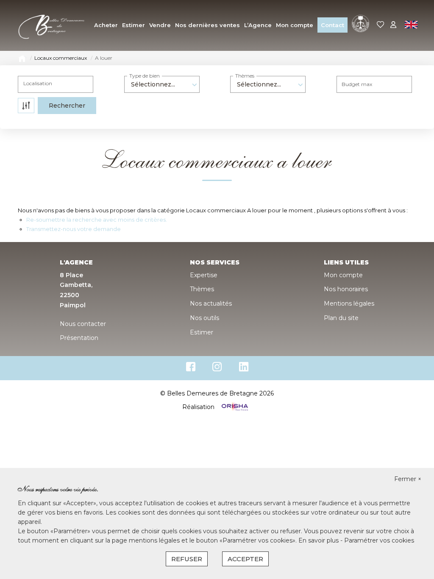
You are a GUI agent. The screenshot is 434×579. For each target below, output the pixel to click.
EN (410, 25)
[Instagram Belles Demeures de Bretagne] (217, 369)
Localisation (37, 83)
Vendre (160, 25)
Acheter (106, 25)
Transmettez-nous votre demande (73, 228)
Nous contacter (83, 324)
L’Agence (258, 25)
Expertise (203, 275)
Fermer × (407, 479)
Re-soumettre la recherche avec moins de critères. (96, 219)
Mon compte (294, 25)
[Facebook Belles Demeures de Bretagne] (191, 369)
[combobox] (162, 84)
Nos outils (204, 318)
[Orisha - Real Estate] (234, 407)
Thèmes (244, 75)
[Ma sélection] (380, 25)
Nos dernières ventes (207, 25)
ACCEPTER (245, 559)
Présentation (79, 338)
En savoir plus (319, 540)
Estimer (133, 25)
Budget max (357, 84)
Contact (332, 25)
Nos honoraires (346, 289)
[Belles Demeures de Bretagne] (52, 25)
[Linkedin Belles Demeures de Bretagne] (244, 369)
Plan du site (341, 318)
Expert (359, 10)
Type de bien (144, 75)
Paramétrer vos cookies (379, 540)
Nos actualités (211, 303)
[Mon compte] (393, 25)
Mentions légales (349, 303)
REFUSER (186, 559)
